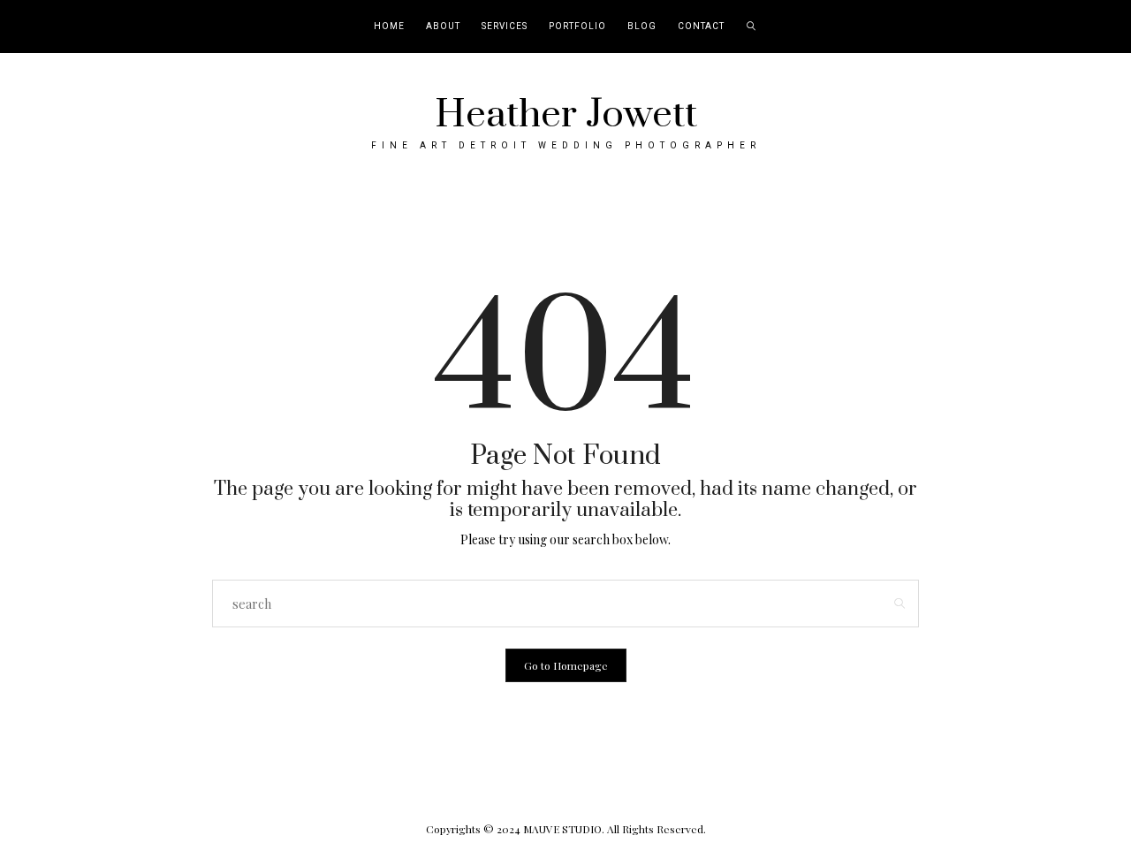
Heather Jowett (566, 115)
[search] (751, 26)
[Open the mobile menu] (1093, 27)
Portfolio (577, 26)
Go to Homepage (566, 665)
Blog (642, 26)
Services (505, 26)
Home (389, 26)
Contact (701, 26)
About (443, 26)
